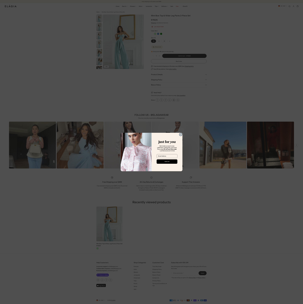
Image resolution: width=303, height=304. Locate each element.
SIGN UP (167, 161)
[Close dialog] (181, 134)
